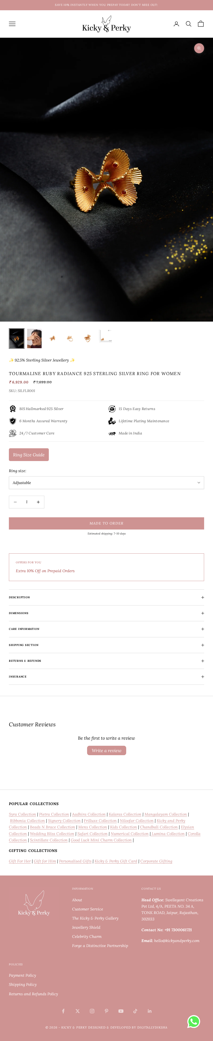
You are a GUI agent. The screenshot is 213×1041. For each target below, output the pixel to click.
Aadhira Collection (89, 814)
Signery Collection (64, 820)
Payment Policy (22, 975)
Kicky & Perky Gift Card (116, 861)
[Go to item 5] (87, 338)
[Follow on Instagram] (92, 1011)
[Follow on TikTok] (135, 1011)
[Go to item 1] (16, 338)
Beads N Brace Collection (52, 826)
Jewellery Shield (86, 927)
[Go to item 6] (105, 336)
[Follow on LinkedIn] (150, 1011)
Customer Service (87, 909)
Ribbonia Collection (27, 820)
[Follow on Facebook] (63, 1011)
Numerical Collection (130, 833)
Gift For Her (20, 861)
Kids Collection (123, 826)
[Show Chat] (195, 1021)
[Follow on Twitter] (77, 1011)
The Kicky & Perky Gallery (95, 918)
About (77, 899)
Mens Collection (92, 826)
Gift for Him (45, 861)
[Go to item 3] (52, 338)
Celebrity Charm (87, 936)
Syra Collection (22, 814)
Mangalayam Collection (165, 814)
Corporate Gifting (156, 861)
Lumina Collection (168, 833)
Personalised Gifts (75, 861)
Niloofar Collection (137, 820)
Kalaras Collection (125, 814)
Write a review (106, 750)
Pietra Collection (54, 814)
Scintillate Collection (49, 840)
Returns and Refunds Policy (33, 993)
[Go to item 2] (34, 338)
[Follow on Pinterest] (106, 1011)
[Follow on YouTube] (121, 1011)
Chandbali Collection (159, 826)
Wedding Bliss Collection (52, 833)
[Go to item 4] (70, 338)
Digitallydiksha (152, 1027)
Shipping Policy (23, 984)
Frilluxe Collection (100, 820)
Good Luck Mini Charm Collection (101, 840)
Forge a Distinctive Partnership (100, 945)
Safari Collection (92, 833)
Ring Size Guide (29, 454)
